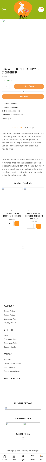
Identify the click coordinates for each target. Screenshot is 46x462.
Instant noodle (17, 115)
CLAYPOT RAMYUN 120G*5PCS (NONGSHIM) (12, 214)
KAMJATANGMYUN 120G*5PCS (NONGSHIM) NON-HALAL (34, 216)
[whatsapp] (14, 119)
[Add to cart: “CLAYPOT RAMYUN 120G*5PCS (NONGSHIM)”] (16, 223)
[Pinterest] (10, 119)
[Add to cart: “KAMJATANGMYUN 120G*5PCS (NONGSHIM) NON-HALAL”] (38, 226)
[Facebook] (8, 119)
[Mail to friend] (12, 119)
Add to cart (30, 86)
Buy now (24, 97)
